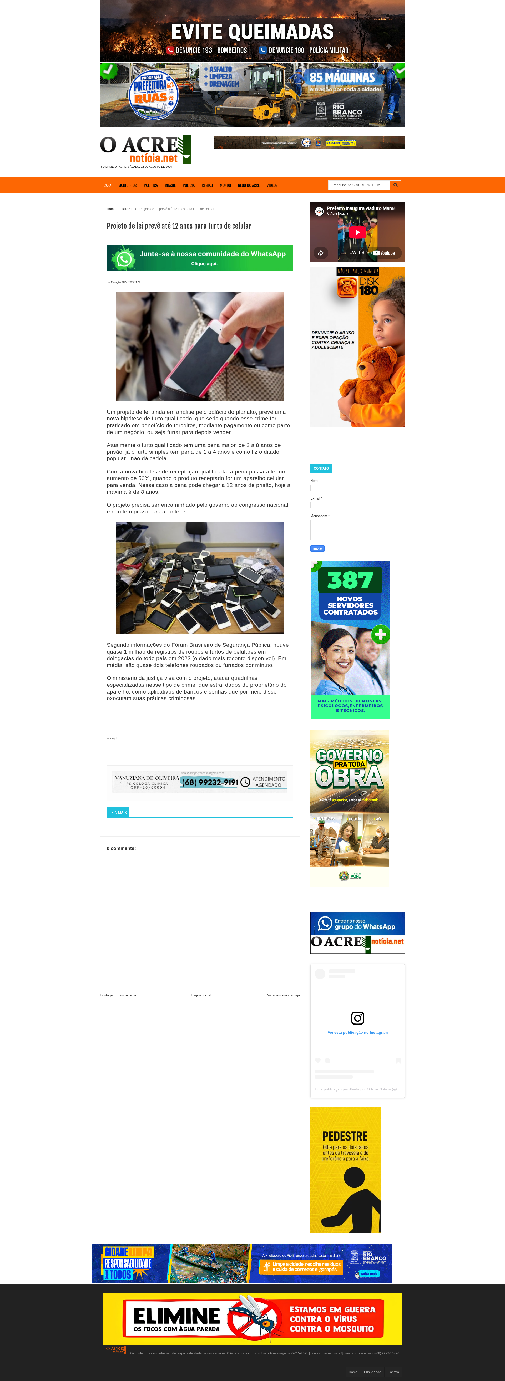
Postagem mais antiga (283, 995)
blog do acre (249, 185)
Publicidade (372, 1372)
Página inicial (201, 995)
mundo (225, 185)
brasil (170, 185)
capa (107, 185)
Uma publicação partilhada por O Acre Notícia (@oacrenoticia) (366, 1089)
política (151, 185)
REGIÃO (207, 185)
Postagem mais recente (118, 995)
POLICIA (189, 185)
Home (353, 1372)
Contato (393, 1372)
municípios (127, 185)
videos (272, 185)
